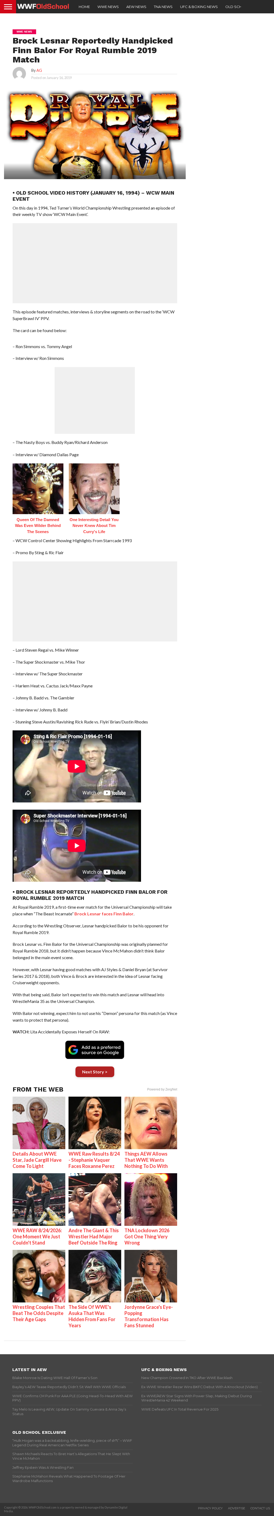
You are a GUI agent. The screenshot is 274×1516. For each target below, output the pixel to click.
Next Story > (95, 1071)
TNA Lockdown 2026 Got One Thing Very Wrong (146, 1236)
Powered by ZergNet (162, 1089)
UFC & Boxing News (199, 7)
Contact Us (260, 1508)
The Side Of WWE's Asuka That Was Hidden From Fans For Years (91, 1316)
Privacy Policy (210, 1508)
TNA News (163, 7)
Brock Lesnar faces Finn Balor (104, 913)
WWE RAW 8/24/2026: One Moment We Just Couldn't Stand (37, 1236)
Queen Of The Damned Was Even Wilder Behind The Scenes (38, 525)
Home (84, 7)
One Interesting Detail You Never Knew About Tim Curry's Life (94, 525)
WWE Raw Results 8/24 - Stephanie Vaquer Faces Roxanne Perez (94, 1160)
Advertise (236, 1508)
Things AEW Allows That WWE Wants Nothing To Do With (146, 1160)
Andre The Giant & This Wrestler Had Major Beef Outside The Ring (93, 1236)
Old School (237, 7)
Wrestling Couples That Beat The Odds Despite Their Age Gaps (39, 1313)
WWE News (108, 7)
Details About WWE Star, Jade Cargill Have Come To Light (37, 1160)
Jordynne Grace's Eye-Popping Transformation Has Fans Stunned (148, 1316)
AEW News (136, 7)
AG (39, 70)
